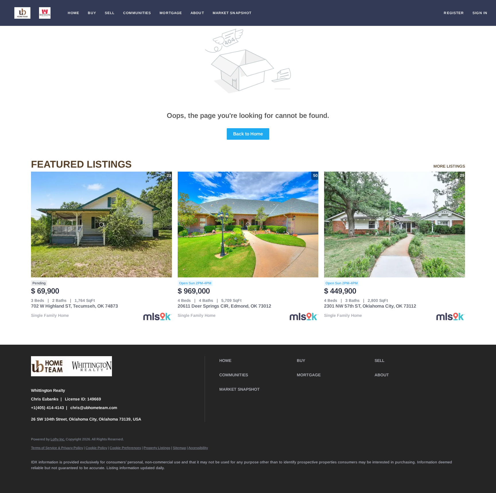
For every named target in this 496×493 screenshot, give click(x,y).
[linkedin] (54, 477)
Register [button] (454, 13)
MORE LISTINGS (449, 166)
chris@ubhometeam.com (93, 407)
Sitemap (179, 448)
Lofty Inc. (58, 439)
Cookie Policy (96, 448)
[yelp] (104, 477)
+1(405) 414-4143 (47, 407)
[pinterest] (171, 477)
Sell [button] (110, 13)
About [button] (197, 13)
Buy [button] (92, 13)
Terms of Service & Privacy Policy (57, 448)
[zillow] (88, 477)
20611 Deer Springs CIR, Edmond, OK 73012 (224, 306)
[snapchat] (154, 477)
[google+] (188, 477)
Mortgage (171, 13)
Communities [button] (137, 13)
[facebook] (38, 477)
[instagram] (121, 477)
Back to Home (248, 133)
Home (73, 13)
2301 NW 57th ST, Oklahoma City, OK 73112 (370, 306)
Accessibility (198, 448)
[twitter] (71, 477)
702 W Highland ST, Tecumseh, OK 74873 (74, 306)
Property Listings (157, 448)
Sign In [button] (479, 13)
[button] (22, 13)
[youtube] (138, 477)
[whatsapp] (204, 477)
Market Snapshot (232, 13)
